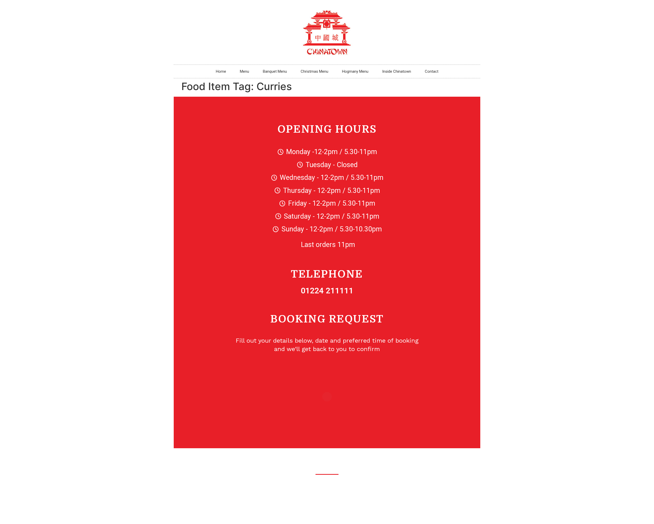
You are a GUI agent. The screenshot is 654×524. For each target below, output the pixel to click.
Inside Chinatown (396, 71)
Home (221, 71)
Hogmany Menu (355, 71)
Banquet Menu (275, 71)
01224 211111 (327, 290)
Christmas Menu (314, 71)
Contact (431, 71)
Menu (244, 71)
